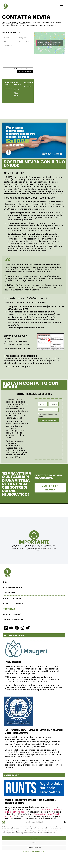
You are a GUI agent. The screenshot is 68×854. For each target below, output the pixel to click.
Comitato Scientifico (14, 603)
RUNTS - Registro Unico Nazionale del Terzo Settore (30, 801)
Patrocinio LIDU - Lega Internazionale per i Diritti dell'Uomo (34, 731)
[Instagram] (22, 628)
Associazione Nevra (38, 852)
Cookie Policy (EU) (12, 614)
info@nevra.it (9, 88)
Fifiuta (34, 843)
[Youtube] (11, 628)
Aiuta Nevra (9, 593)
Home (5, 582)
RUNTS (52, 807)
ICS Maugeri (13, 662)
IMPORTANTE (34, 542)
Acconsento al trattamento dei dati (16, 69)
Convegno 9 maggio (13, 587)
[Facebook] (17, 628)
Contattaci (9, 609)
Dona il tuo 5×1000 (12, 598)
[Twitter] (28, 628)
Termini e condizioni (13, 619)
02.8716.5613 (27, 86)
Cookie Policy (27, 852)
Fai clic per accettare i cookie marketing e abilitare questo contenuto (50, 43)
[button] (65, 822)
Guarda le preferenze (34, 847)
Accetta (34, 838)
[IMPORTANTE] (34, 535)
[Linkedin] (6, 628)
